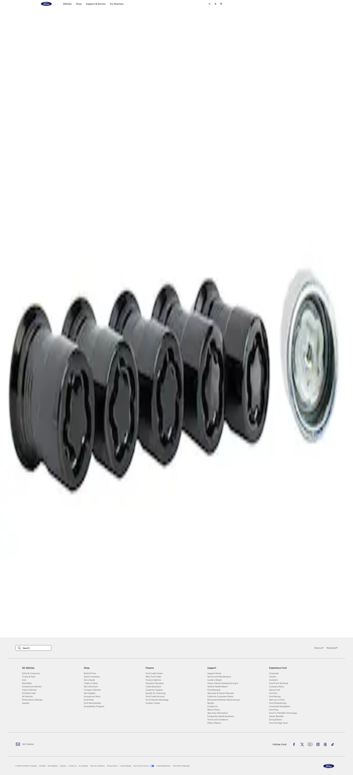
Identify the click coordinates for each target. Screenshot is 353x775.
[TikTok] (332, 744)
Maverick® (332, 647)
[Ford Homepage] (328, 766)
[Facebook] (294, 744)
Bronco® (319, 647)
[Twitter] (302, 744)
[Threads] (325, 744)
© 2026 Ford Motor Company (26, 766)
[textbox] (33, 648)
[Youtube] (310, 744)
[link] (42, 766)
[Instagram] (318, 744)
